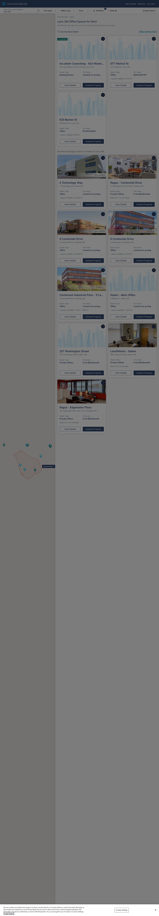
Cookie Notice (9, 914)
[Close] (155, 910)
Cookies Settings (122, 910)
